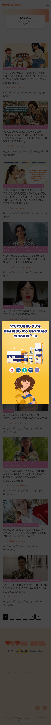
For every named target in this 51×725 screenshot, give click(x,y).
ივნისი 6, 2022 (8, 541)
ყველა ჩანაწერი (29, 22)
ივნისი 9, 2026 (8, 88)
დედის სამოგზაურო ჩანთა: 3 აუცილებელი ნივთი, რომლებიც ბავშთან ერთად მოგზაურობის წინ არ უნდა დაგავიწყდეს (25, 78)
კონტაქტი (7, 693)
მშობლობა (8, 68)
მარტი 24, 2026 (8, 146)
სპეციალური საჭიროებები (35, 251)
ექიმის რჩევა (9, 580)
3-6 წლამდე (23, 247)
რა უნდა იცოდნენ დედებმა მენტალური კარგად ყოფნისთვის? (24, 313)
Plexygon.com (27, 721)
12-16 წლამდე (9, 247)
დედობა (7, 306)
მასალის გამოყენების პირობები (17, 673)
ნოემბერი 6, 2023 (10, 319)
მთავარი (16, 21)
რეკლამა (7, 688)
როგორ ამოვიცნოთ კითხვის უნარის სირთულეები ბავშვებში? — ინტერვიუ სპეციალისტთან (25, 259)
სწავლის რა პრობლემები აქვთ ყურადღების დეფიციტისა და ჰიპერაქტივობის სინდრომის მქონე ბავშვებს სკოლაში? (25, 476)
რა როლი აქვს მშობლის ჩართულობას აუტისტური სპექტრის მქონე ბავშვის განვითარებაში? (25, 533)
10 (31, 616)
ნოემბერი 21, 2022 (10, 423)
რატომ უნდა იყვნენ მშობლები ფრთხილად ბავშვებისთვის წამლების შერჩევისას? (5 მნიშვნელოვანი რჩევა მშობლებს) (25, 136)
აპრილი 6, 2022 (9, 597)
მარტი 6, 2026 (8, 208)
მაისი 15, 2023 (8, 371)
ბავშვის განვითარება (12, 127)
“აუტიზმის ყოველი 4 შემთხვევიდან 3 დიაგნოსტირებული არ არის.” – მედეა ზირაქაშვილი (25, 589)
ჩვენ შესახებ (8, 668)
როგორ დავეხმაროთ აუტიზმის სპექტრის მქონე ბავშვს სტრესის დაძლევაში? (23, 363)
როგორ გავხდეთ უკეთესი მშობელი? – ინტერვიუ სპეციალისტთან (25, 417)
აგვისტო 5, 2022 (9, 486)
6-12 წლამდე (37, 247)
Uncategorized (11, 186)
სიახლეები (20, 68)
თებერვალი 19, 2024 (11, 267)
